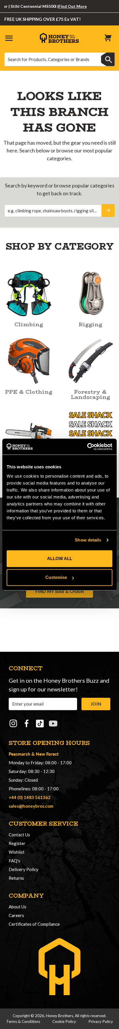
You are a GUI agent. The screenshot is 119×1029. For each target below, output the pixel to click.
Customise (56, 577)
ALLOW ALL (59, 558)
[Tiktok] (39, 723)
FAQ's (14, 860)
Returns (16, 878)
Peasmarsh (19, 754)
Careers (16, 915)
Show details (88, 539)
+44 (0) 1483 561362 (30, 797)
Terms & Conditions (23, 1021)
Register (17, 843)
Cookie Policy (64, 1021)
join (96, 703)
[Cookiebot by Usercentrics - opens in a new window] (87, 446)
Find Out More (66, 6)
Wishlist (17, 852)
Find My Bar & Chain (59, 591)
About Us (17, 906)
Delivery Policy (23, 869)
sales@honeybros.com (31, 806)
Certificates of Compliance (34, 924)
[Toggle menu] (8, 38)
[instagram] (13, 723)
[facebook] (26, 723)
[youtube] (53, 723)
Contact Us (19, 834)
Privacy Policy (100, 1021)
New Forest (47, 754)
